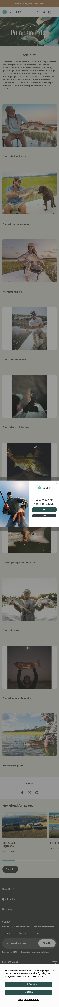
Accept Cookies (28, 984)
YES (44, 509)
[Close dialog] (57, 482)
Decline (29, 992)
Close (44, 515)
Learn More (37, 976)
